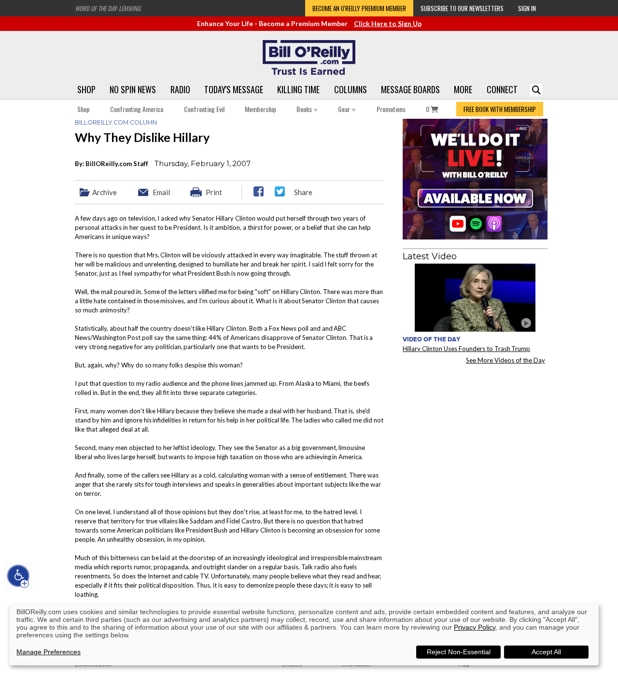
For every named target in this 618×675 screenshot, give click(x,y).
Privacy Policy (474, 627)
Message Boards (410, 89)
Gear (344, 109)
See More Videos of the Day (505, 360)
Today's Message (233, 89)
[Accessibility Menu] (18, 576)
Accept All (546, 652)
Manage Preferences (48, 652)
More (463, 89)
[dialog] (304, 634)
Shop (86, 89)
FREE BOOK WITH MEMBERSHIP (500, 109)
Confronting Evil (204, 109)
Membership (260, 109)
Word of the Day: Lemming (107, 8)
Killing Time (298, 89)
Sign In (527, 8)
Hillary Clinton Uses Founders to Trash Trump (466, 348)
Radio (180, 89)
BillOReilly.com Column (116, 122)
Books (304, 109)
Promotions (391, 109)
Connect (502, 89)
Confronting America (136, 109)
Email (161, 192)
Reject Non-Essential (459, 652)
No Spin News (133, 89)
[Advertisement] (475, 431)
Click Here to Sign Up (387, 23)
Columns (350, 89)
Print (214, 192)
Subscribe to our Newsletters (462, 8)
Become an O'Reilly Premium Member (359, 8)
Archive (104, 192)
